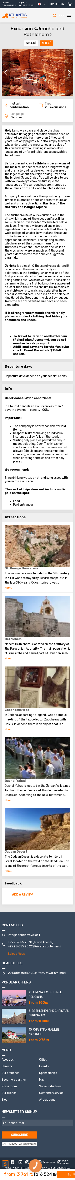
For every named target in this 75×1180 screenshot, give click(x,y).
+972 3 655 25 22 (20, 946)
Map (42, 1079)
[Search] (54, 15)
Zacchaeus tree (17, 710)
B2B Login (57, 4)
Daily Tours (65, 1162)
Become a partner (14, 1079)
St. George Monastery (21, 568)
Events (44, 1066)
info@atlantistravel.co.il (24, 935)
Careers (7, 1066)
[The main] (20, 15)
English (43, 4)
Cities (43, 1059)
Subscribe (19, 1135)
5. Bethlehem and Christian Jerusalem (49, 1013)
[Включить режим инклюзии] (5, 1163)
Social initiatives (50, 1086)
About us (8, 1059)
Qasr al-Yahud (15, 781)
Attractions (47, 1099)
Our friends (9, 1093)
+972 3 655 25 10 (20, 942)
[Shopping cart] (69, 4)
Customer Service (51, 1093)
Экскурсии (48, 1162)
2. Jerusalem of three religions (45, 995)
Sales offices (16, 954)
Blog (5, 1099)
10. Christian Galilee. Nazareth (44, 1032)
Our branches (10, 1073)
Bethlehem (13, 639)
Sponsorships (48, 1073)
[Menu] (69, 15)
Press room (9, 1086)
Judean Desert (16, 851)
